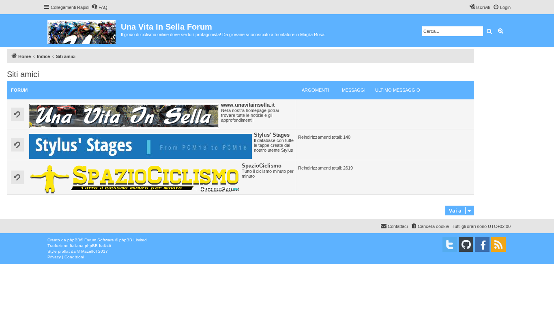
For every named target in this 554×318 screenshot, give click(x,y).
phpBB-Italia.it (98, 245)
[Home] (82, 30)
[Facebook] (482, 244)
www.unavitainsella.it (248, 105)
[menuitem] (99, 7)
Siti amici (23, 74)
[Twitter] (449, 244)
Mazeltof (89, 251)
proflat (64, 251)
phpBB (73, 240)
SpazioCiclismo (261, 166)
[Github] (466, 244)
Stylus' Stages (272, 135)
